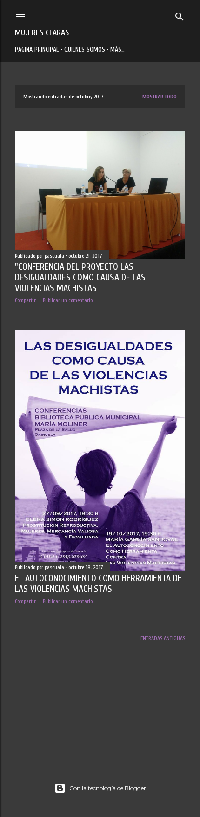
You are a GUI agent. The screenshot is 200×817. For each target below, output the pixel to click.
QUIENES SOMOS (84, 49)
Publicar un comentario (68, 300)
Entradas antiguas (162, 638)
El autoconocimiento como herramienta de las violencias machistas (98, 583)
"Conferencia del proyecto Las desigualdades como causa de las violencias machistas (80, 277)
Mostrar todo (159, 96)
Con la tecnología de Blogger (107, 788)
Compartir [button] (25, 300)
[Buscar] (179, 15)
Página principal (37, 49)
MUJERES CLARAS (42, 33)
